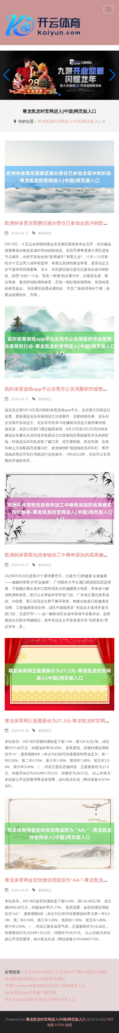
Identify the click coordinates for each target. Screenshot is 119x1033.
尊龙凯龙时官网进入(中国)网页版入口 (70, 121)
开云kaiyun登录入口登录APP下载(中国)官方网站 (65, 971)
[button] (112, 75)
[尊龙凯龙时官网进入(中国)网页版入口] (44, 25)
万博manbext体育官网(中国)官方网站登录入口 (45, 985)
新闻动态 (44, 233)
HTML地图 (63, 1024)
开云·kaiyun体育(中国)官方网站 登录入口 (40, 999)
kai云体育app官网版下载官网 (30, 992)
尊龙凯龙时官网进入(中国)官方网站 (35, 978)
